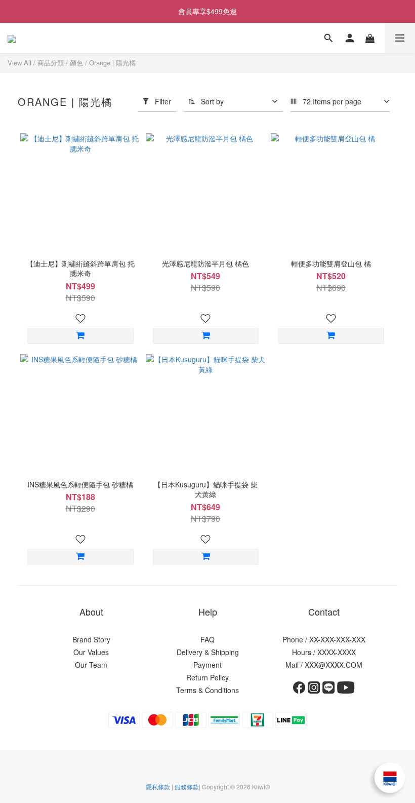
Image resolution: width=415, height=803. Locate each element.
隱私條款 (158, 786)
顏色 (76, 62)
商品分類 (50, 62)
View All (19, 62)
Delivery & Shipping (208, 652)
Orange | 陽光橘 (112, 62)
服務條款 (187, 786)
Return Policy (207, 677)
